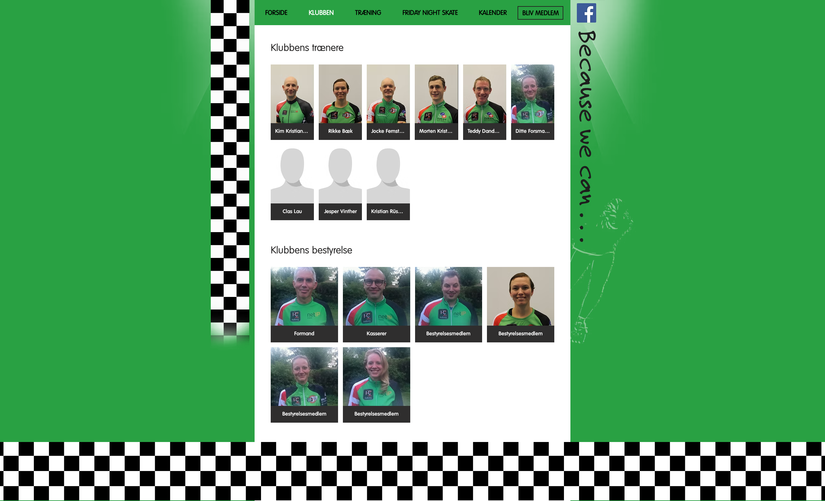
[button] (292, 102)
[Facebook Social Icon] (586, 13)
